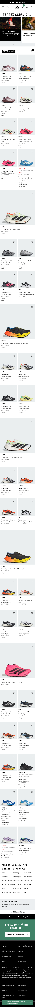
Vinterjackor (28, 877)
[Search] (27, 7)
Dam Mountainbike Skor (28, 892)
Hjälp (3, 961)
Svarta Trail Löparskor (28, 885)
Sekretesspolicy (22, 990)
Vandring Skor (16, 873)
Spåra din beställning (8, 951)
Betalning (21, 956)
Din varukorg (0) (23, 917)
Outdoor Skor (28, 880)
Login (8, 917)
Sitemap (20, 951)
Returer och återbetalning (25, 946)
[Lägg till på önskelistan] (14, 58)
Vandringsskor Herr (18, 877)
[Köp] (17, 8)
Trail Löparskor (5, 873)
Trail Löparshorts (6, 889)
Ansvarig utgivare (7, 956)
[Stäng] (4, 1002)
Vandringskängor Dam (18, 881)
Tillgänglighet (22, 995)
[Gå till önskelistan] (7, 7)
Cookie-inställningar (8, 985)
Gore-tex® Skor (16, 892)
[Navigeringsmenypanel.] (3, 7)
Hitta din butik (22, 961)
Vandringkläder (7, 892)
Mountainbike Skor (17, 889)
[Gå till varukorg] (32, 7)
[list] (14, 51)
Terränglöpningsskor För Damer (9, 885)
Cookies (4, 990)
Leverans (4, 946)
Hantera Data (22, 985)
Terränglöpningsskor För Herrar (9, 881)
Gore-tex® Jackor (27, 873)
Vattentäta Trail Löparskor (5, 877)
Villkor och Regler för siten (8, 996)
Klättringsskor (18, 884)
